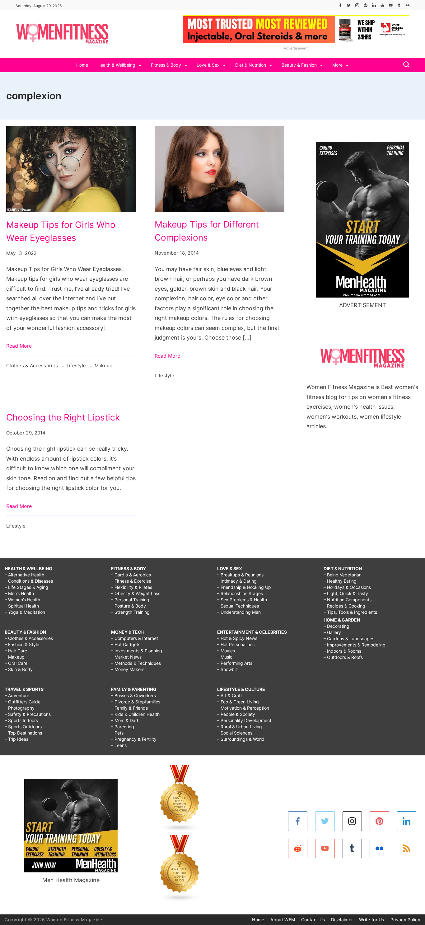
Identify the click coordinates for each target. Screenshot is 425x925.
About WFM (282, 919)
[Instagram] (357, 5)
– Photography (20, 708)
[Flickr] (407, 5)
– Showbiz (227, 669)
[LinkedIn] (374, 5)
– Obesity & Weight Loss (135, 593)
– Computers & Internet (134, 638)
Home (82, 65)
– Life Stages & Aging (26, 587)
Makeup (104, 366)
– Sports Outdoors (23, 726)
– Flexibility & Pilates (131, 587)
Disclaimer (342, 919)
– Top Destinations (23, 732)
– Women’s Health (22, 599)
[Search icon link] (404, 65)
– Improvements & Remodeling (354, 644)
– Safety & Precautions (28, 714)
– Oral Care (16, 663)
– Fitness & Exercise (131, 581)
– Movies (226, 650)
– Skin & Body (19, 669)
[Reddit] (382, 5)
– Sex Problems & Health (242, 599)
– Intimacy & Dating (237, 581)
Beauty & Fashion (299, 65)
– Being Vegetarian (343, 574)
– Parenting (122, 726)
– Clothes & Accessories (29, 638)
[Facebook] (340, 5)
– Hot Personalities (236, 644)
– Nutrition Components (347, 599)
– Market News (126, 657)
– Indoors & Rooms (342, 651)
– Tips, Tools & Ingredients (350, 612)
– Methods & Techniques (136, 663)
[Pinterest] (365, 5)
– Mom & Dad (124, 720)
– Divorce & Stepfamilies (135, 701)
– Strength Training (130, 612)
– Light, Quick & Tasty (346, 593)
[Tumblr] (399, 5)
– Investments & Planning (136, 650)
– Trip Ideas (16, 739)
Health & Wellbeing (116, 65)
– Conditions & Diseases (29, 581)
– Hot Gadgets (125, 644)
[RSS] (407, 848)
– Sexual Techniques (238, 605)
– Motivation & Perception (243, 708)
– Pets (117, 732)
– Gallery (332, 632)
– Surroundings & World (240, 739)
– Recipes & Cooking (344, 605)
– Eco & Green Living (238, 701)
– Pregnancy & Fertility (133, 739)
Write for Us (371, 919)
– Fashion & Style (22, 644)
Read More (19, 346)
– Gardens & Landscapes (349, 638)
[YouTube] (391, 5)
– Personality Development (244, 720)
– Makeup (15, 657)
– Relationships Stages (240, 593)
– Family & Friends (129, 708)
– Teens (119, 745)
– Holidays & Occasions (347, 587)
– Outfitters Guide (22, 701)
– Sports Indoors (21, 720)
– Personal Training (130, 599)
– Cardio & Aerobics (131, 574)
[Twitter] (349, 5)
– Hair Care (16, 650)
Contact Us (313, 919)
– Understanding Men (239, 612)
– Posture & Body (128, 605)
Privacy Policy (405, 919)
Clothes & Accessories (32, 366)
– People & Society (236, 714)
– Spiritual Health (22, 605)
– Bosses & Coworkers (133, 695)
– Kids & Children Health (135, 714)
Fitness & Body (166, 65)
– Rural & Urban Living (239, 726)
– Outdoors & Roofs (343, 657)
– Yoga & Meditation (25, 612)
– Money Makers (127, 669)
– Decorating (336, 626)
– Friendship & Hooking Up (244, 587)
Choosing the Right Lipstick (63, 417)
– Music (224, 657)
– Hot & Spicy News (237, 638)
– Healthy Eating (340, 581)
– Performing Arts (234, 663)
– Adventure (17, 695)
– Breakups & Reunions (240, 574)
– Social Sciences (234, 732)
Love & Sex (208, 65)
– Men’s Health (19, 593)
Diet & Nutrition (250, 65)
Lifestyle (77, 366)
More (337, 65)
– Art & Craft (229, 695)
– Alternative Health (24, 574)
